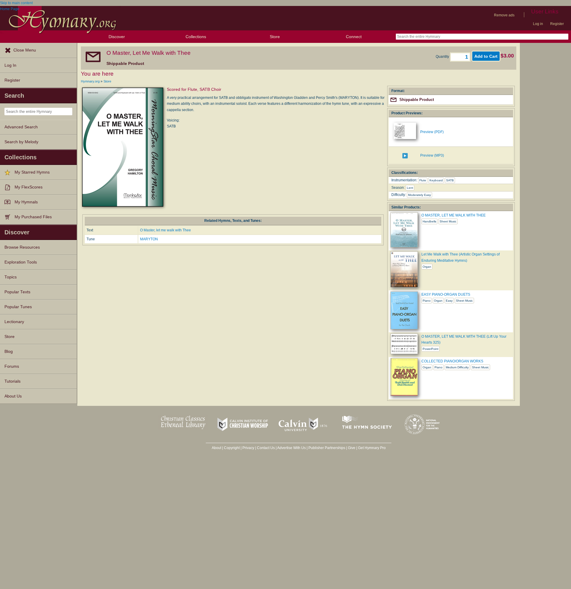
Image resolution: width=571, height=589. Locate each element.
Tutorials (12, 381)
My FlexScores (29, 187)
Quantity (443, 56)
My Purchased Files (33, 217)
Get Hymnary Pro (372, 448)
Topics (10, 277)
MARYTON (149, 239)
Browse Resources (22, 247)
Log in (538, 24)
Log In (10, 65)
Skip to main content (16, 3)
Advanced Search (21, 127)
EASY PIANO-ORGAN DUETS (445, 294)
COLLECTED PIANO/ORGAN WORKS (452, 361)
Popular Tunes (18, 307)
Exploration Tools (20, 262)
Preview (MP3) (432, 155)
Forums (11, 366)
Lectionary (14, 322)
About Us (13, 396)
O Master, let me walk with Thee (165, 230)
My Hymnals (26, 202)
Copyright (232, 448)
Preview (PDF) (432, 132)
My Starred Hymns (32, 172)
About (216, 448)
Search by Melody (21, 142)
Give (351, 448)
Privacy (248, 448)
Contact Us (266, 448)
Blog (8, 351)
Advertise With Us (291, 448)
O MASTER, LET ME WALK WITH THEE (453, 215)
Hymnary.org (90, 81)
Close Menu (24, 50)
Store (275, 36)
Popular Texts (17, 292)
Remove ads (504, 15)
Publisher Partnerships (326, 448)
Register (557, 24)
